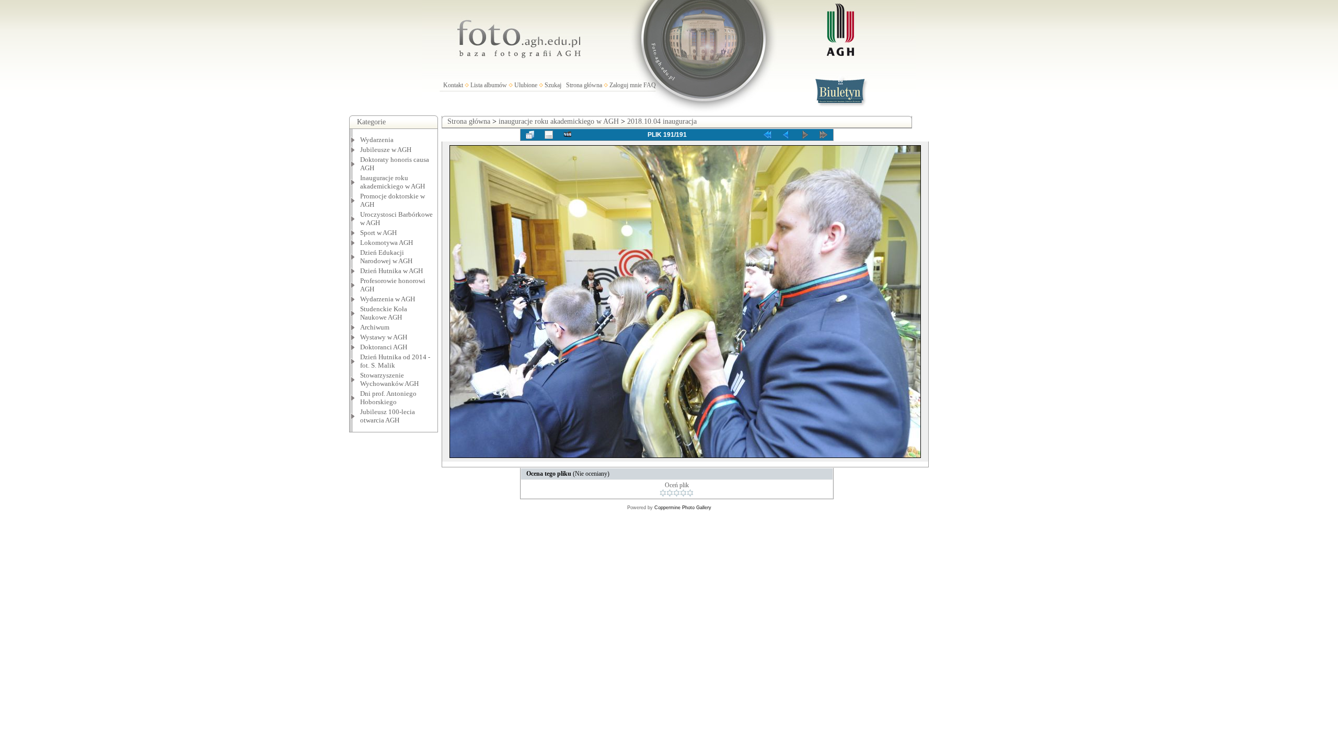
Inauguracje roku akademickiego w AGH (392, 182)
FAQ (649, 85)
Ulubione (525, 85)
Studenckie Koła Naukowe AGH (383, 313)
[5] (690, 493)
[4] (683, 493)
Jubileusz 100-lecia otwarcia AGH (387, 416)
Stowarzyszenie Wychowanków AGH (389, 379)
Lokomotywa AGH (386, 242)
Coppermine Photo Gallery (682, 507)
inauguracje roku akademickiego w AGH (559, 121)
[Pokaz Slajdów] (567, 134)
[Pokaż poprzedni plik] (786, 134)
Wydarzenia (377, 140)
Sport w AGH (378, 233)
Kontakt (453, 85)
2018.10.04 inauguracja (662, 121)
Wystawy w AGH (383, 337)
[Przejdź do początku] (767, 134)
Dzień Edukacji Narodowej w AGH (386, 257)
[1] (663, 493)
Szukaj (553, 85)
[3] (676, 493)
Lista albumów (488, 85)
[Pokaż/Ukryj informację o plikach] (548, 134)
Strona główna (584, 85)
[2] (669, 493)
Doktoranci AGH (383, 347)
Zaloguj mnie (625, 85)
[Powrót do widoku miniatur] (530, 134)
